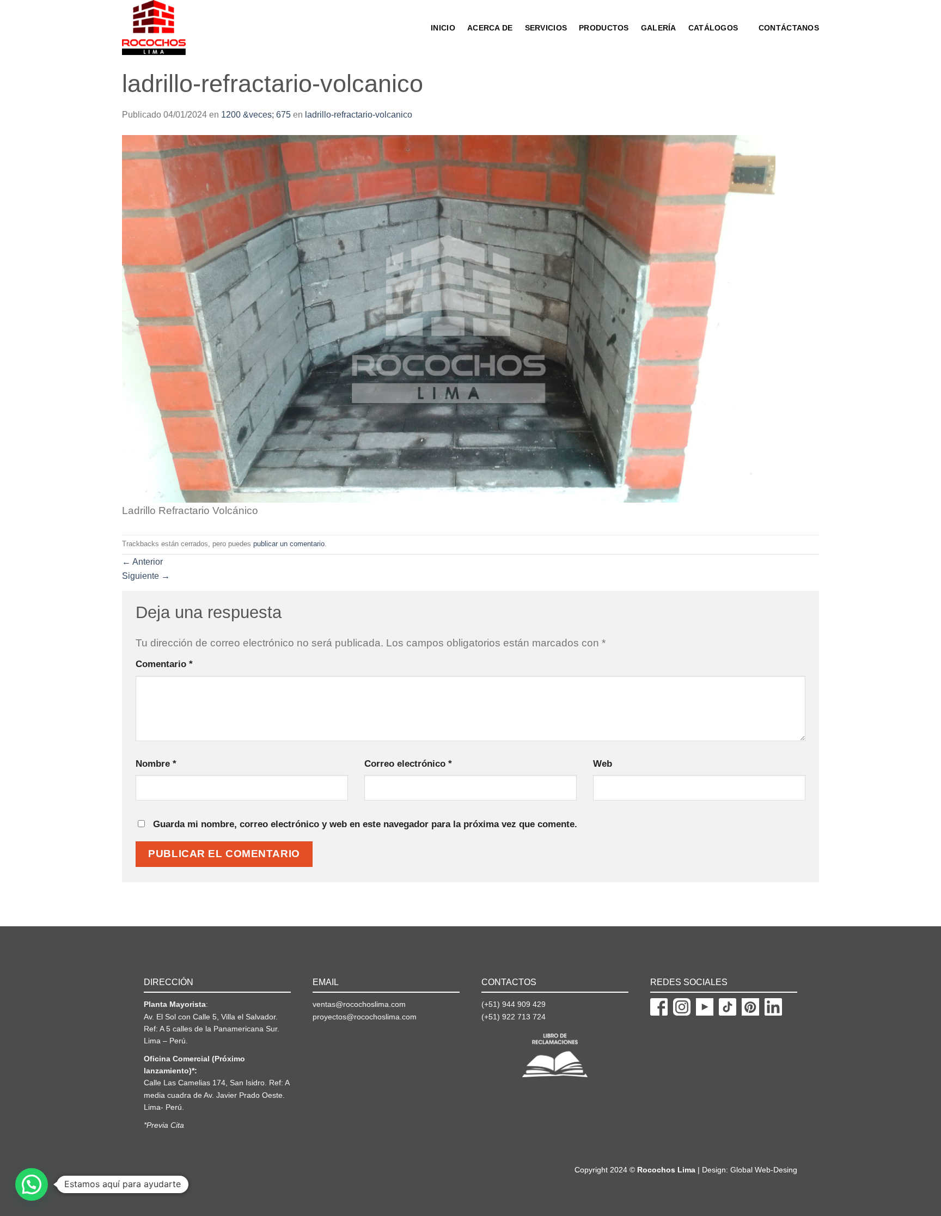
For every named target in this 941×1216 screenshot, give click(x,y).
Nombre (156, 763)
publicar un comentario (289, 544)
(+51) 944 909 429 (513, 1004)
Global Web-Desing (763, 1169)
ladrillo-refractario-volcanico (358, 114)
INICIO (443, 27)
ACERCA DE (490, 27)
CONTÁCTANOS (789, 27)
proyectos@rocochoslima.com (365, 1016)
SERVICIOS (546, 27)
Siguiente (146, 575)
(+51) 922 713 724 (513, 1016)
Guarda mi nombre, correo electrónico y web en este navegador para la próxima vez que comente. (365, 823)
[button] (31, 1184)
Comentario (164, 663)
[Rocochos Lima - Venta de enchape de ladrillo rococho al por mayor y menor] (167, 27)
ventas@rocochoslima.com (359, 1004)
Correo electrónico (408, 763)
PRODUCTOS (604, 27)
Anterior (142, 561)
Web (602, 763)
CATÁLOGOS (713, 27)
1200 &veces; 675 (256, 114)
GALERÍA (658, 27)
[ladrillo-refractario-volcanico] (448, 318)
